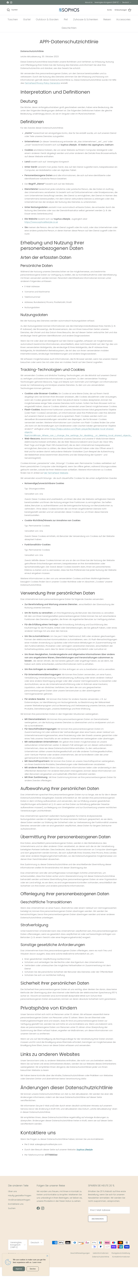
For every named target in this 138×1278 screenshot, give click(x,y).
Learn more (36, 1262)
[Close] (47, 1255)
